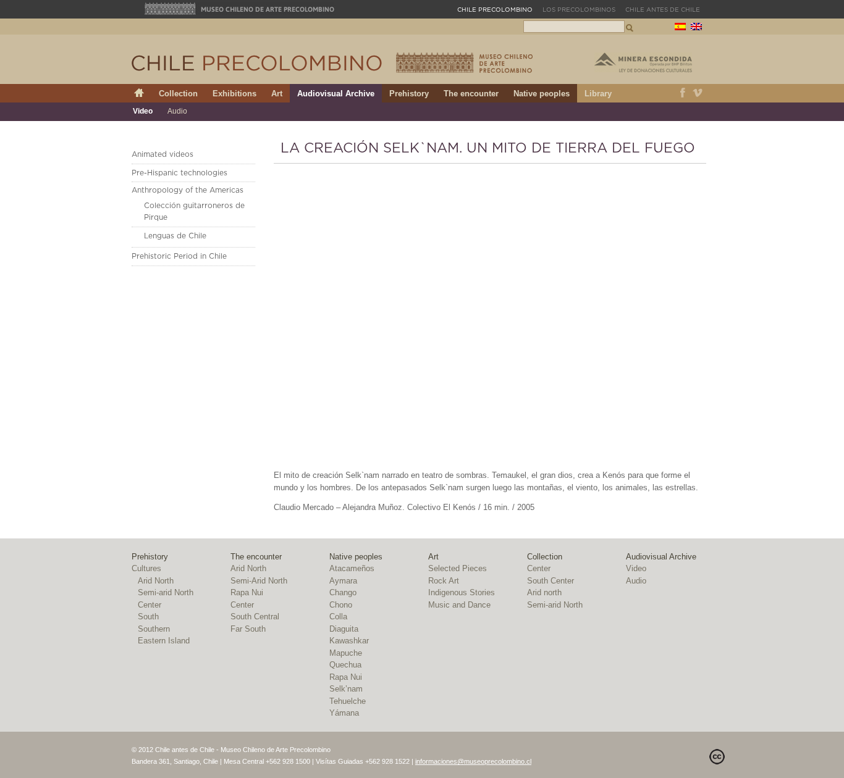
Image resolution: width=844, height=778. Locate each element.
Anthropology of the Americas (187, 190)
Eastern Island (164, 640)
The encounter (471, 93)
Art (276, 93)
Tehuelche (347, 701)
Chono (340, 604)
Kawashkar (349, 640)
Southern (154, 629)
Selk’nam (346, 688)
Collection (178, 93)
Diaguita (343, 629)
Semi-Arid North (258, 580)
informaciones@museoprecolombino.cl (473, 761)
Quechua (345, 664)
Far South (248, 629)
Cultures (146, 568)
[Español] (680, 28)
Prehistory (409, 93)
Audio (177, 111)
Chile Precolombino (258, 63)
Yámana (344, 712)
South (148, 616)
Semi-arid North (165, 592)
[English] (696, 28)
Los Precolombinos (578, 10)
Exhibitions (234, 93)
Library (598, 93)
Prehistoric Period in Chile (179, 256)
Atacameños (351, 568)
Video (143, 111)
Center (149, 604)
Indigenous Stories (461, 592)
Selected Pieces (457, 568)
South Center (550, 580)
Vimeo (698, 93)
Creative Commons (717, 756)
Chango (343, 592)
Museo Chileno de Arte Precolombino (239, 8)
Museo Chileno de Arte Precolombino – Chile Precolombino (464, 62)
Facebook (683, 93)
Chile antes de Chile (662, 10)
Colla (338, 616)
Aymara (343, 580)
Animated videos (162, 154)
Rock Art (443, 580)
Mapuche (345, 653)
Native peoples (541, 93)
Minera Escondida (643, 62)
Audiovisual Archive (335, 93)
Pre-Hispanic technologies (179, 173)
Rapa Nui (246, 592)
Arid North (156, 580)
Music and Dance (459, 604)
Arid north (544, 592)
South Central (254, 616)
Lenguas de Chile (175, 236)
